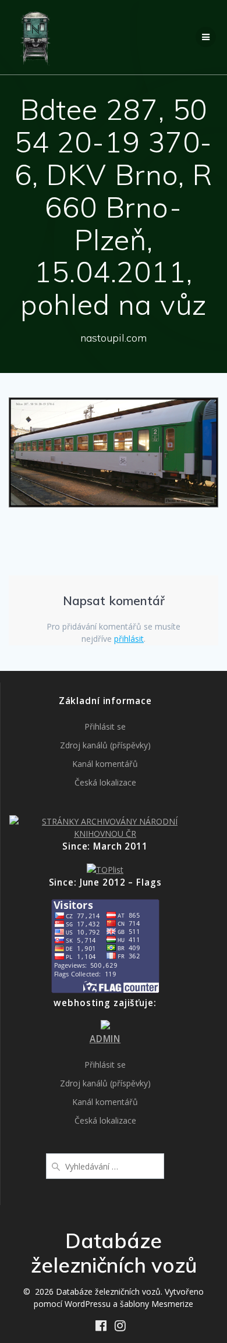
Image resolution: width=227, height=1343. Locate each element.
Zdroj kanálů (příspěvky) (105, 745)
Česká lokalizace (105, 782)
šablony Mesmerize (156, 1303)
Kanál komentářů (105, 763)
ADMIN (105, 1039)
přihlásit (129, 638)
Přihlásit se (105, 726)
